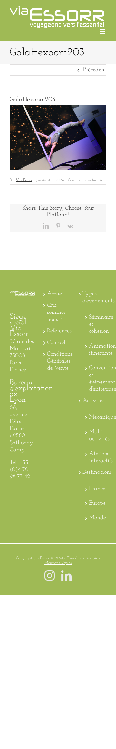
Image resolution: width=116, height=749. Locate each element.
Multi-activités (96, 435)
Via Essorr (24, 180)
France (96, 489)
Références (58, 331)
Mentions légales (58, 563)
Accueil (56, 294)
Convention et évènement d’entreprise (96, 378)
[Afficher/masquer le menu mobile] (103, 31)
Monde (96, 518)
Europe (96, 503)
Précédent (94, 70)
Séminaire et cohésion (96, 324)
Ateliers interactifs (96, 457)
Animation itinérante (96, 349)
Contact (56, 343)
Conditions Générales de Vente (58, 361)
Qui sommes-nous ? (57, 312)
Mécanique (96, 417)
